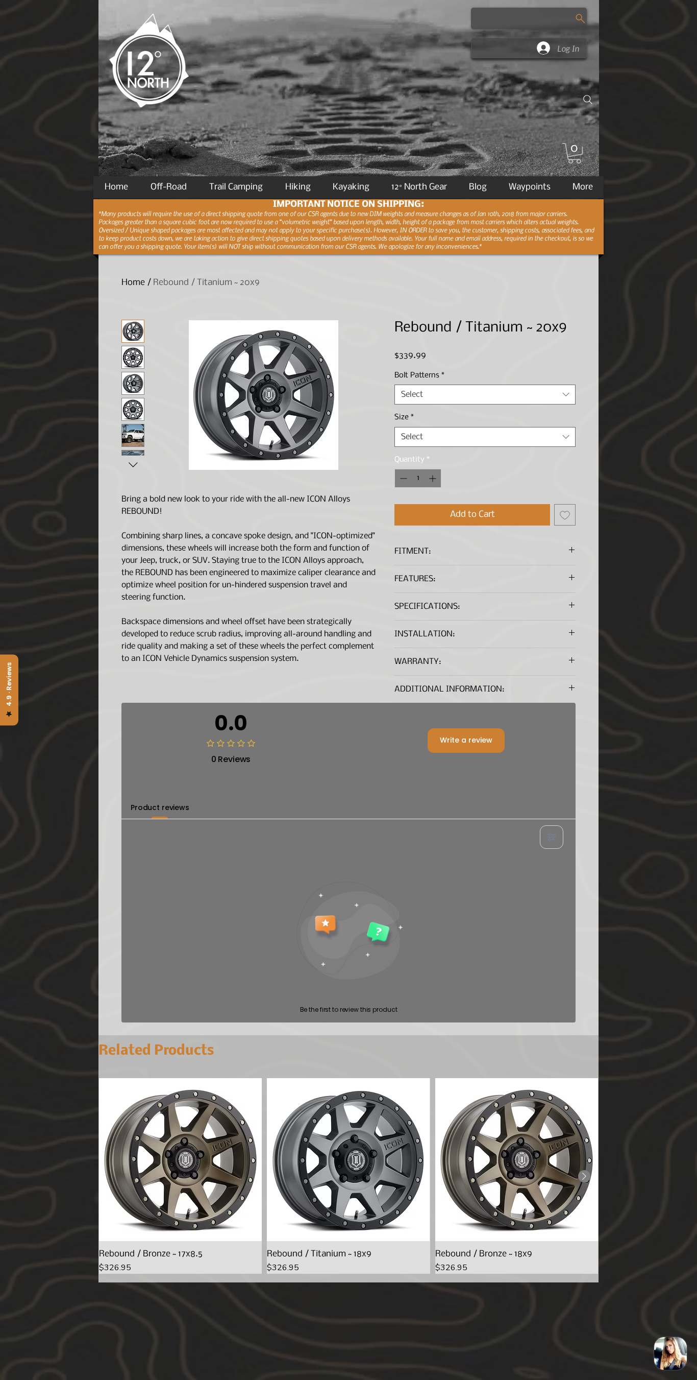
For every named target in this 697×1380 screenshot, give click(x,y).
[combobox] (485, 395)
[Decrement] (402, 478)
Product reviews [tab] (160, 807)
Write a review (466, 740)
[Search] (588, 99)
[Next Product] (584, 1176)
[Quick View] (180, 1159)
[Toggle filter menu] (551, 837)
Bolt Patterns (419, 375)
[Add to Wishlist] (565, 515)
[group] (348, 1176)
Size (404, 417)
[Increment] (433, 478)
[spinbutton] (418, 478)
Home (133, 283)
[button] (574, 153)
